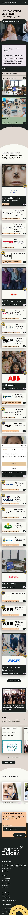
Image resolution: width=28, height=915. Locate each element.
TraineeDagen (7, 878)
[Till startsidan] (9, 2)
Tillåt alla (14, 463)
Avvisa (14, 468)
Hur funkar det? (7, 883)
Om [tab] (23, 449)
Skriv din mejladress (7, 825)
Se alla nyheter (8, 762)
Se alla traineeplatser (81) (14, 680)
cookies (3, 913)
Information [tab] (14, 449)
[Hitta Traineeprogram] (23, 2)
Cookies (6, 888)
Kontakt (5, 885)
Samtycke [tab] (5, 449)
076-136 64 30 (6, 904)
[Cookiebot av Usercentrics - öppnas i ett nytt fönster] (20, 445)
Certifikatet (6, 880)
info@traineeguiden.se (9, 900)
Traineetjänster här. (10, 159)
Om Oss (6, 875)
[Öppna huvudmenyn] (25, 2)
